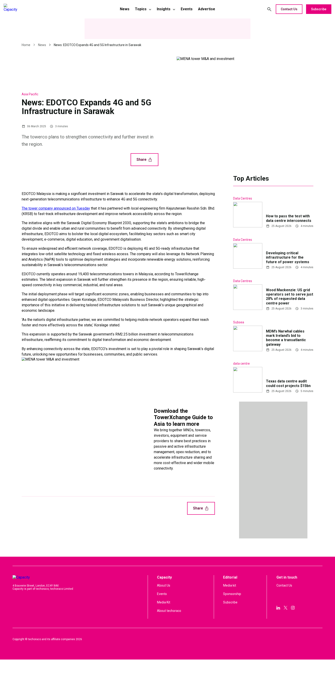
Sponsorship (232, 594)
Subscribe (318, 9)
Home (26, 45)
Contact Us (289, 9)
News (124, 9)
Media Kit (163, 602)
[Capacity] (36, 9)
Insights (163, 9)
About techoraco (169, 611)
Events (187, 9)
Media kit (229, 585)
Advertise (206, 9)
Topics (141, 9)
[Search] (269, 9)
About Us (163, 585)
